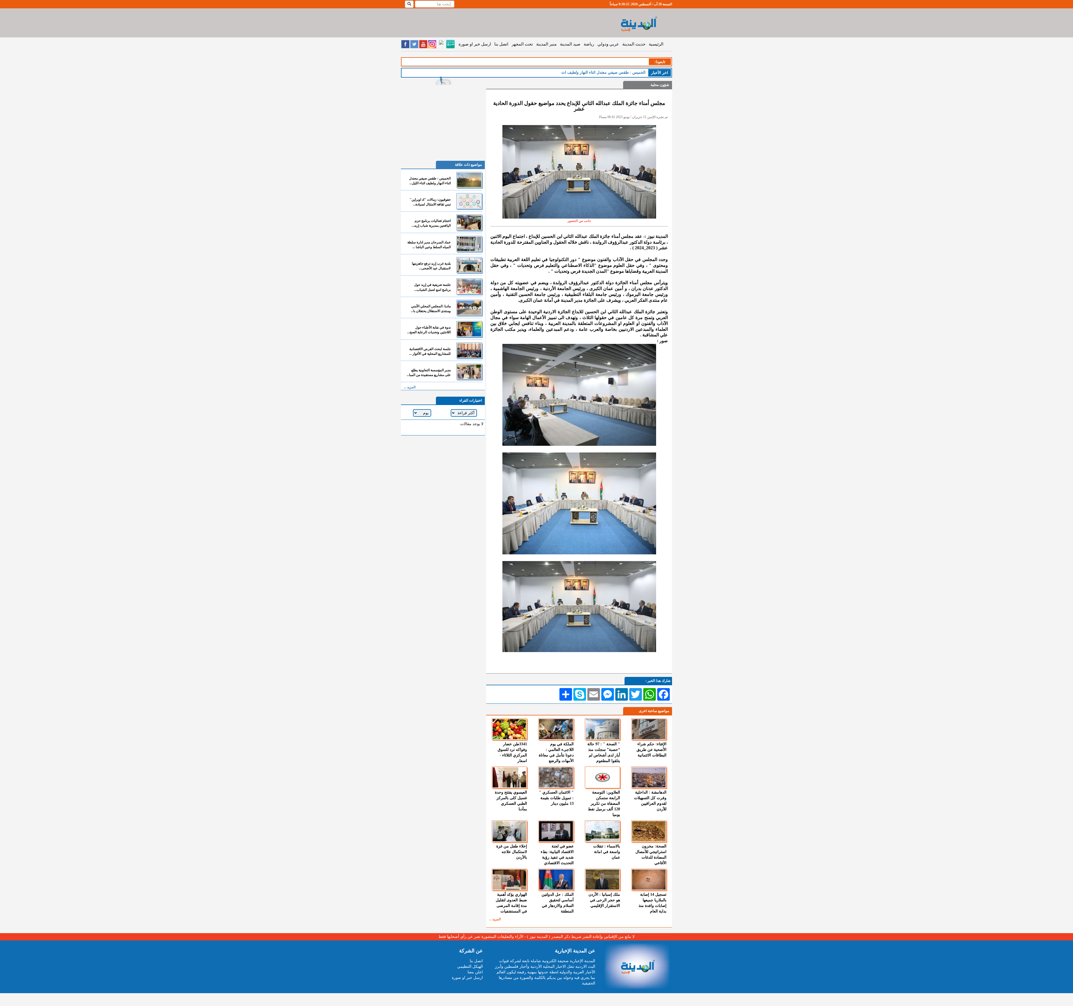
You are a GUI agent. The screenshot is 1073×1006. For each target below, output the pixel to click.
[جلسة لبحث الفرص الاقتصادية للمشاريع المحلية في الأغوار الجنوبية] (469, 350)
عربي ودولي (608, 44)
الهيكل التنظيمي (470, 966)
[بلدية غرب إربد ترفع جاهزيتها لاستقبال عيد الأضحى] (469, 265)
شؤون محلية (660, 85)
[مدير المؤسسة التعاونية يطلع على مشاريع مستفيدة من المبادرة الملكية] (469, 372)
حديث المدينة (633, 44)
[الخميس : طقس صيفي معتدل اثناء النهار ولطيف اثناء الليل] (469, 180)
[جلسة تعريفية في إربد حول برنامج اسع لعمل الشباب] (469, 286)
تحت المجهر (522, 44)
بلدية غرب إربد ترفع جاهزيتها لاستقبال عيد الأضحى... (431, 266)
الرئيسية (656, 44)
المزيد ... (495, 919)
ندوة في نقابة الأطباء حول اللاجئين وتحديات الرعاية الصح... (429, 329)
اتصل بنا (501, 44)
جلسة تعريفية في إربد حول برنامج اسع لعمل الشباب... (432, 287)
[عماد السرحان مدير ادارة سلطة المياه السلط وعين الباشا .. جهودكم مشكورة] (469, 244)
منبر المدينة (546, 44)
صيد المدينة (570, 44)
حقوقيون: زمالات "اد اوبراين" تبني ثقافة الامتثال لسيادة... (430, 202)
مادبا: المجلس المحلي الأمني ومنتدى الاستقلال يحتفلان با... (431, 308)
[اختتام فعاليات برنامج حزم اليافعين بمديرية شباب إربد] (469, 222)
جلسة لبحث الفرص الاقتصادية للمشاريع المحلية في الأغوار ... (430, 351)
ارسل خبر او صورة (475, 44)
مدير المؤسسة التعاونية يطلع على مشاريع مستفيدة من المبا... (429, 372)
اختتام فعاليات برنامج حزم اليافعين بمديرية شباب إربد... (431, 223)
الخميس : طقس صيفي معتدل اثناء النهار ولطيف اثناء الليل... (430, 180)
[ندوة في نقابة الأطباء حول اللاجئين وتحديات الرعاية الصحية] (469, 329)
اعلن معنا (475, 972)
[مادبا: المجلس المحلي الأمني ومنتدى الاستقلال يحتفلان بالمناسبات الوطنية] (469, 308)
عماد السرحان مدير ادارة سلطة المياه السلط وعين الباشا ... (429, 244)
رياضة (589, 44)
